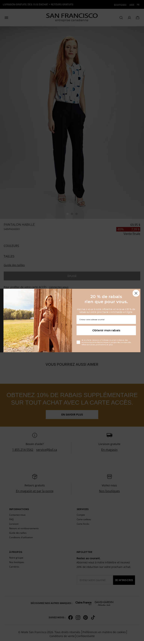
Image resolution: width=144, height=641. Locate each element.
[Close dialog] (136, 293)
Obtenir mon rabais (106, 330)
